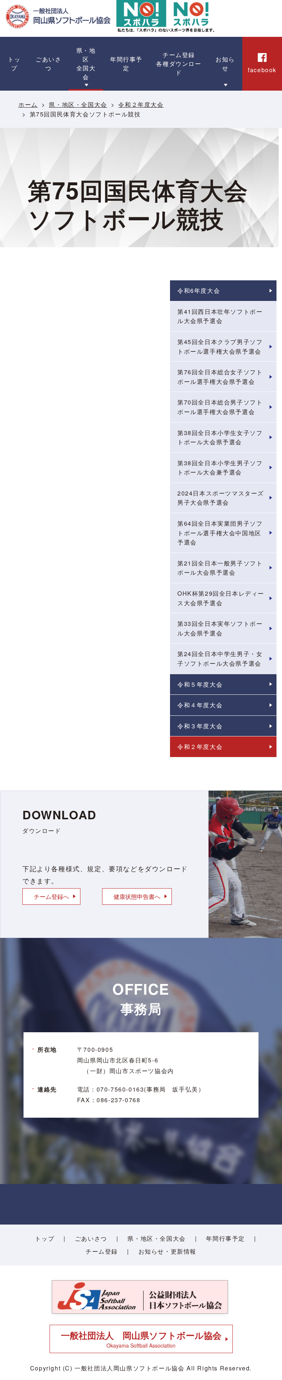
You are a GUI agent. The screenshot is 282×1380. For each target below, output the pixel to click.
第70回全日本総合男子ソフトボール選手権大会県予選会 (220, 407)
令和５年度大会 (200, 684)
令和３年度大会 (200, 726)
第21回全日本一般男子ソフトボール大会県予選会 (220, 568)
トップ (44, 1238)
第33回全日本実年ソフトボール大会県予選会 (220, 628)
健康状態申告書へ (136, 896)
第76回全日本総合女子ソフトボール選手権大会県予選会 (220, 377)
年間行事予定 (225, 1238)
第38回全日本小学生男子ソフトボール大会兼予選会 (220, 468)
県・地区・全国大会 (78, 104)
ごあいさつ (91, 1238)
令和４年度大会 (200, 705)
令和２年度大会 (140, 104)
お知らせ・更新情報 (167, 1251)
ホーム (28, 104)
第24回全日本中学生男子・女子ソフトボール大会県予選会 (220, 658)
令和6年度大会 (198, 290)
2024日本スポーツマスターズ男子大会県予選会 (220, 498)
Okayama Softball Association (141, 1339)
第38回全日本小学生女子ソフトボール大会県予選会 (220, 437)
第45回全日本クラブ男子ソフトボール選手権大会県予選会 (220, 346)
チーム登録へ (51, 896)
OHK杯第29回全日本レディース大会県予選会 (220, 598)
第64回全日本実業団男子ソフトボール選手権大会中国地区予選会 (220, 532)
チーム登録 (102, 1251)
